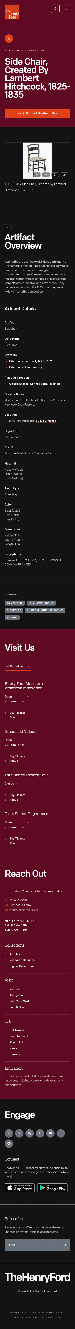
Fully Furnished (46, 421)
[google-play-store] (53, 1187)
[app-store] (20, 1187)
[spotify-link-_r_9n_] (9, 1143)
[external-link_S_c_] (37, 909)
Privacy (18, 1318)
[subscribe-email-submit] (64, 1245)
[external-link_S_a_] (37, 900)
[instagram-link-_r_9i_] (19, 1133)
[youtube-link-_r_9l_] (50, 1133)
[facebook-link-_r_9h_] (9, 1133)
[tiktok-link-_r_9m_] (61, 1133)
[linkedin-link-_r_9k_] (40, 1133)
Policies (30, 1312)
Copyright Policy (53, 1312)
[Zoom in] (37, 174)
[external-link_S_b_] (37, 905)
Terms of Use (53, 1318)
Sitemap (34, 1318)
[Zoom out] (46, 174)
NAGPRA (14, 1312)
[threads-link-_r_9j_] (29, 1133)
